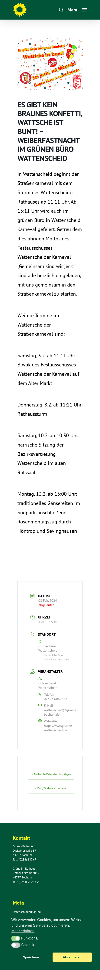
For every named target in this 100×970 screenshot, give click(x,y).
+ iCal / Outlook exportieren (51, 788)
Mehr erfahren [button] (22, 931)
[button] (15, 938)
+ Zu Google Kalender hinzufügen (51, 774)
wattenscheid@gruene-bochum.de (60, 712)
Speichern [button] (31, 957)
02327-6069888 (55, 699)
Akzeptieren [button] (72, 957)
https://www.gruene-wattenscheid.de (58, 728)
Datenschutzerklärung (27, 912)
